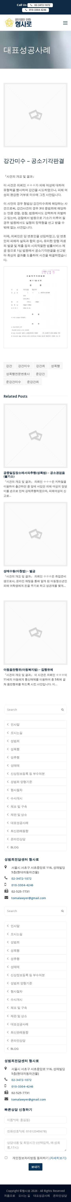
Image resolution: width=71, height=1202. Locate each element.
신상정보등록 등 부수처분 (28, 774)
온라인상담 (18, 839)
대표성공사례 (19, 823)
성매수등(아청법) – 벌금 (19, 571)
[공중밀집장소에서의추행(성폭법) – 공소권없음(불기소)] (35, 436)
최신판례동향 (19, 831)
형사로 (26, 1191)
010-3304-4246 (22, 885)
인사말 (15, 724)
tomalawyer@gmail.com (28, 898)
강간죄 (40, 366)
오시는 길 (24, 1195)
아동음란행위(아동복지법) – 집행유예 (28, 669)
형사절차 (16, 790)
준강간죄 (33, 382)
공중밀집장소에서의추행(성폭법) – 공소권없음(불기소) (34, 474)
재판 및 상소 (19, 815)
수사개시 (16, 798)
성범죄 (15, 741)
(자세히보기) (57, 1158)
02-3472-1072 (21, 878)
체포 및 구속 (19, 806)
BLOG (15, 847)
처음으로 (9, 1195)
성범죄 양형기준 (21, 782)
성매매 (15, 765)
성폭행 (55, 366)
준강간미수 (13, 382)
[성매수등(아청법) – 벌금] (35, 534)
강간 (9, 366)
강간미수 (24, 366)
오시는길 (16, 733)
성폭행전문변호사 (18, 374)
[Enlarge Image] (35, 145)
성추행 (15, 757)
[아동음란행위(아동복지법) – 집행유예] (35, 632)
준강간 (40, 374)
